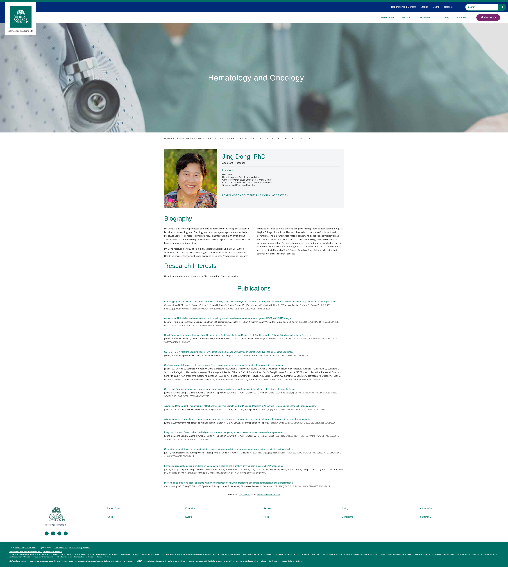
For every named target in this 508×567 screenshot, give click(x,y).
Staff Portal (425, 517)
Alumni (110, 517)
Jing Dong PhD (244, 495)
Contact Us (347, 517)
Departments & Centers (403, 7)
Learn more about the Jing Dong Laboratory (255, 195)
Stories (424, 7)
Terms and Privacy (60, 547)
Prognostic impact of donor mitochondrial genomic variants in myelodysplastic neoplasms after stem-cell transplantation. (224, 432)
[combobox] (481, 7)
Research (424, 17)
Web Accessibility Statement (79, 547)
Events (188, 517)
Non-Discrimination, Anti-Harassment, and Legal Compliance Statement (35, 552)
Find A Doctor (488, 17)
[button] (502, 7)
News (266, 517)
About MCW (462, 17)
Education (407, 17)
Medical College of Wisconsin (25, 547)
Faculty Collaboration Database (268, 495)
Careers (448, 7)
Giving (436, 7)
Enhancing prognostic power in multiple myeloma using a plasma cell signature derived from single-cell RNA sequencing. (224, 466)
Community (443, 17)
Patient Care (387, 17)
